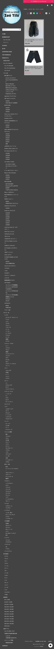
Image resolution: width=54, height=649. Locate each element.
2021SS (7, 127)
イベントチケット (8, 551)
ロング (7, 387)
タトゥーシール (9, 529)
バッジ (7, 531)
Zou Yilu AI (7, 70)
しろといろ (6, 277)
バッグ (5, 406)
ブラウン (6, 563)
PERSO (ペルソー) (8, 199)
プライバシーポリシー (29, 641)
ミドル (7, 397)
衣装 (7, 143)
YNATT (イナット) (8, 252)
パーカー (8, 329)
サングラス (8, 507)
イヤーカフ (8, 489)
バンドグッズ (7, 544)
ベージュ (6, 565)
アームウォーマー (9, 460)
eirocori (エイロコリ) (11, 78)
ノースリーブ (8, 393)
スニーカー (8, 423)
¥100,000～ (7, 626)
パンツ (37, 9)
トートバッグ (8, 414)
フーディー (8, 331)
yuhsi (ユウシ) (7, 254)
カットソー (8, 325)
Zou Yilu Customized (9, 68)
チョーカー (8, 495)
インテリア (6, 537)
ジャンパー (8, 355)
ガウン (7, 357)
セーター (8, 337)
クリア (5, 589)
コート (7, 345)
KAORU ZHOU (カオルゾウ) (11, 148)
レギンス (7, 378)
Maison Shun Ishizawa (10, 172)
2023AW (8, 109)
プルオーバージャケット (11, 363)
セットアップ (7, 404)
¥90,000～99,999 (9, 623)
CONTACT (5, 645)
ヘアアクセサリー (9, 483)
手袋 (7, 458)
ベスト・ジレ (8, 327)
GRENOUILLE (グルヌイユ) (12, 203)
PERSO (7, 201)
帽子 (7, 434)
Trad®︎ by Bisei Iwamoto (12, 189)
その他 (5, 594)
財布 (7, 466)
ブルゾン (7, 349)
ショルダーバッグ (9, 409)
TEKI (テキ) (7, 236)
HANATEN (8, 307)
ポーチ (7, 410)
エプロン (7, 462)
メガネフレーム (9, 505)
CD (6, 546)
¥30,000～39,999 (9, 609)
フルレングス (8, 370)
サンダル (7, 425)
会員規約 (50, 641)
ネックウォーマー (9, 448)
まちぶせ (7, 300)
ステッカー (8, 527)
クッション (8, 540)
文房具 (7, 523)
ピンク (5, 577)
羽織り (7, 339)
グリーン (6, 568)
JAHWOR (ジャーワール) (10, 146)
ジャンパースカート (10, 389)
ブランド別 (5, 73)
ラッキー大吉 (7, 310)
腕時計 (7, 478)
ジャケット (8, 347)
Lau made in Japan (9, 161)
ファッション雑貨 (8, 431)
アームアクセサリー (10, 499)
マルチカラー (7, 592)
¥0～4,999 (7, 599)
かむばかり (6, 273)
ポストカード (8, 525)
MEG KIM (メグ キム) (10, 85)
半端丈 (7, 372)
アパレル (7, 548)
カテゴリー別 (31, 9)
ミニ (7, 383)
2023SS (8, 111)
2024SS (8, 107)
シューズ (6, 421)
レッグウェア (7, 510)
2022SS (8, 100)
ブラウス (7, 323)
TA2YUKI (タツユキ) (9, 234)
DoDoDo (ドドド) (8, 118)
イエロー (6, 575)
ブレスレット (8, 491)
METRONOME (7, 181)
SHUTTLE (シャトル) (9, 231)
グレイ (5, 561)
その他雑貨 (7, 521)
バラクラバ (8, 436)
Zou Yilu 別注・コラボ (9, 631)
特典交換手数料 (9, 642)
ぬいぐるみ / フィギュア (11, 533)
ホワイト (6, 556)
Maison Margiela (10, 83)
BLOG (3, 48)
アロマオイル (8, 542)
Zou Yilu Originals (7, 63)
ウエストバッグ (9, 418)
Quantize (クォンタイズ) (10, 205)
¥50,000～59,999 (9, 614)
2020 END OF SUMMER (11, 102)
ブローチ (8, 501)
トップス (6, 315)
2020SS (8, 157)
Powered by (37, 646)
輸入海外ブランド (8, 75)
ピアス (7, 485)
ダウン (7, 361)
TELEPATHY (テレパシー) (10, 238)
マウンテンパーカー (10, 353)
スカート (6, 380)
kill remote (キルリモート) (10, 151)
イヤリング (8, 487)
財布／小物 (7, 464)
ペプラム (7, 450)
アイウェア (6, 503)
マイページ (5, 42)
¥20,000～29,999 (9, 606)
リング (7, 497)
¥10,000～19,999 (8, 604)
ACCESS (4, 45)
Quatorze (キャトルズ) (9, 210)
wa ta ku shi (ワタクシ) (10, 265)
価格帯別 (5, 597)
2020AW (8, 155)
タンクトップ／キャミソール (12, 317)
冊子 (7, 535)
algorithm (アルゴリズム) (10, 96)
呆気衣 (7, 305)
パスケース (8, 474)
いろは (5, 270)
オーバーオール (9, 401)
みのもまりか (7, 303)
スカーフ (7, 442)
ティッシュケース (9, 476)
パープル (6, 573)
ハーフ (7, 374)
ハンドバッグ (8, 416)
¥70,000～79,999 (9, 618)
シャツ (7, 321)
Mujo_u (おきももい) (9, 192)
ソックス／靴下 (9, 512)
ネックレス (8, 493)
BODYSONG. (7, 105)
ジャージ (7, 365)
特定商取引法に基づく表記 (40, 641)
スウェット (8, 335)
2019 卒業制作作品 (10, 263)
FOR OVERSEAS (6, 54)
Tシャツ (7, 319)
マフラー (7, 444)
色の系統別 (6, 553)
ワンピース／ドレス (8, 391)
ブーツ (7, 427)
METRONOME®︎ (9, 184)
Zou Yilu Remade (8, 65)
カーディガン (8, 333)
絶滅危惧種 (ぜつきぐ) (9, 280)
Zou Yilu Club (6, 39)
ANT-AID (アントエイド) (9, 98)
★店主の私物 (6, 60)
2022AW (8, 177)
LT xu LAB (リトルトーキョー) (11, 170)
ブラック (6, 558)
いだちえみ (6, 268)
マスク (7, 438)
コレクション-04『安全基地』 (12, 294)
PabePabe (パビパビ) (11, 93)
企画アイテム (6, 628)
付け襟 (7, 440)
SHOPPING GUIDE (7, 51)
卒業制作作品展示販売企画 (10, 633)
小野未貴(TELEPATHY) (11, 637)
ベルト (7, 452)
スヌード (7, 446)
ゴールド (6, 587)
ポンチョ (7, 359)
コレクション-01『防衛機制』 (12, 285)
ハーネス (8, 456)
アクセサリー (7, 481)
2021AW (8, 153)
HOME (25, 9)
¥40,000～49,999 (9, 611)
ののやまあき (7, 282)
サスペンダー (8, 454)
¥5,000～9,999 (8, 602)
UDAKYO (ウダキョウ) (9, 245)
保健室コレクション (10, 296)
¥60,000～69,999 (9, 616)
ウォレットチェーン (10, 472)
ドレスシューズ (9, 429)
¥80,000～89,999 (9, 621)
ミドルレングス (9, 385)
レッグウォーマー (9, 518)
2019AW (8, 159)
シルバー (6, 585)
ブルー (5, 570)
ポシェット (8, 412)
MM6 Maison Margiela (11, 87)
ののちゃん (8, 298)
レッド (5, 580)
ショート (7, 376)
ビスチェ (7, 341)
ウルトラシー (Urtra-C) (9, 275)
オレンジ (6, 582)
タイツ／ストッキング (10, 514)
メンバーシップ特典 (8, 640)
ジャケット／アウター (9, 343)
